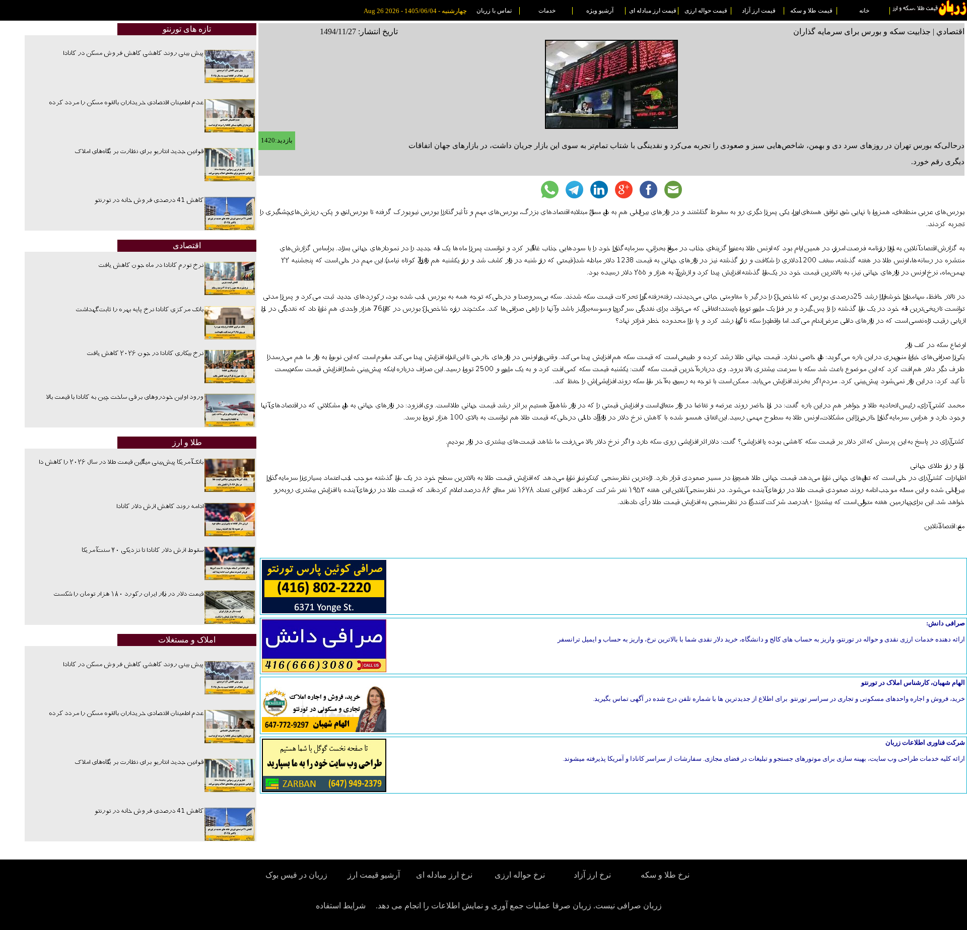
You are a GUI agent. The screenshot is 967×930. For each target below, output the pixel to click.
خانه (864, 10)
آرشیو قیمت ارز (374, 875)
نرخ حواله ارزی (520, 875)
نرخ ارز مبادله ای (444, 875)
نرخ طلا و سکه (665, 875)
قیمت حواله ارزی (705, 10)
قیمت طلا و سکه (811, 10)
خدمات (547, 10)
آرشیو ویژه (599, 10)
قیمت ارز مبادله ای (652, 10)
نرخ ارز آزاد (592, 875)
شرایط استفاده (341, 905)
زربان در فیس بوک (297, 875)
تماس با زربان (494, 10)
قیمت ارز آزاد (759, 10)
